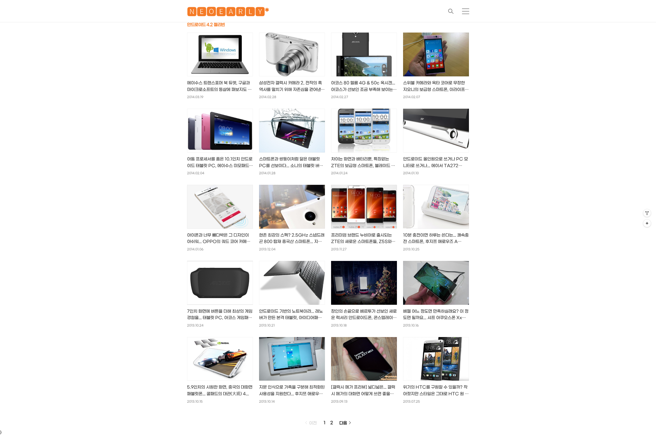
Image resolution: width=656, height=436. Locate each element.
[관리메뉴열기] (647, 213)
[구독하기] (647, 223)
